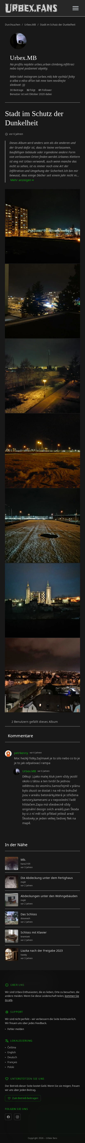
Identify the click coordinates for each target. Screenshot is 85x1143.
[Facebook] (8, 1117)
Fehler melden (15, 1029)
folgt (31, 90)
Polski (10, 1067)
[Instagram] (17, 1117)
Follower (45, 90)
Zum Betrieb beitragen (25, 1098)
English (11, 1052)
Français (12, 1062)
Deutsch (12, 1057)
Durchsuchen (12, 24)
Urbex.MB (30, 24)
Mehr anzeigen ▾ (22, 180)
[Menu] (75, 8)
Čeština (11, 1047)
